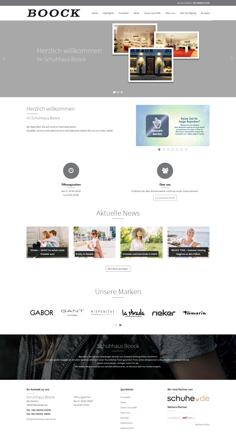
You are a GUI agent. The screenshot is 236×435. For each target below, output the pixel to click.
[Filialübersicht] (71, 171)
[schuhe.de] (188, 398)
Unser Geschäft (152, 13)
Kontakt (205, 13)
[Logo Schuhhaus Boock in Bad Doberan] (53, 13)
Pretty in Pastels (84, 254)
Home (95, 13)
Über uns (170, 13)
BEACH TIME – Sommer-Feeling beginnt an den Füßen (188, 252)
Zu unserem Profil (165, 197)
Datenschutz (127, 428)
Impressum (126, 422)
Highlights (108, 13)
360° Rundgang (188, 13)
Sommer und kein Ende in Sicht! (140, 254)
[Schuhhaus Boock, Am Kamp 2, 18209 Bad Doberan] (71, 408)
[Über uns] (165, 171)
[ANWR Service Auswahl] (173, 126)
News (136, 13)
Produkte (124, 13)
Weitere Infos (202, 424)
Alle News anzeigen (118, 268)
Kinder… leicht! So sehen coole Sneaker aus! (47, 252)
